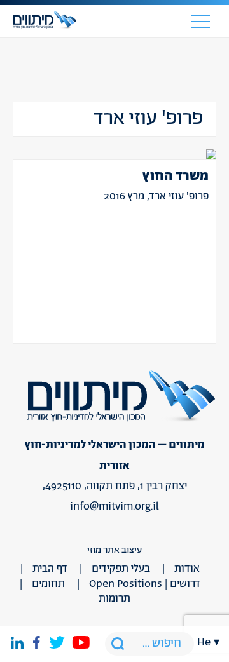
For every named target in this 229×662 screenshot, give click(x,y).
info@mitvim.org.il (114, 506)
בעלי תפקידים (121, 568)
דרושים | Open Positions (144, 583)
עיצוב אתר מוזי (114, 550)
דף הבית (49, 568)
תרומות (114, 598)
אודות (187, 568)
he (204, 642)
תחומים (48, 583)
